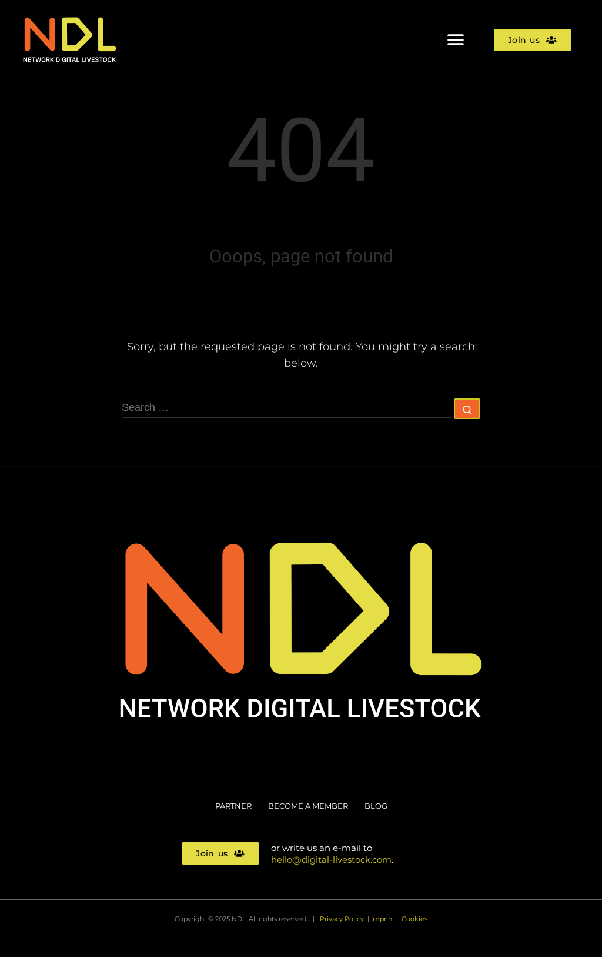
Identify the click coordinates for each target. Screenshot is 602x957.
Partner (233, 805)
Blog (375, 805)
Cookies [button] (414, 919)
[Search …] (467, 408)
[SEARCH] (286, 408)
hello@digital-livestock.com (331, 859)
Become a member (308, 805)
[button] (455, 39)
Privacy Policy (342, 919)
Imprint (382, 919)
